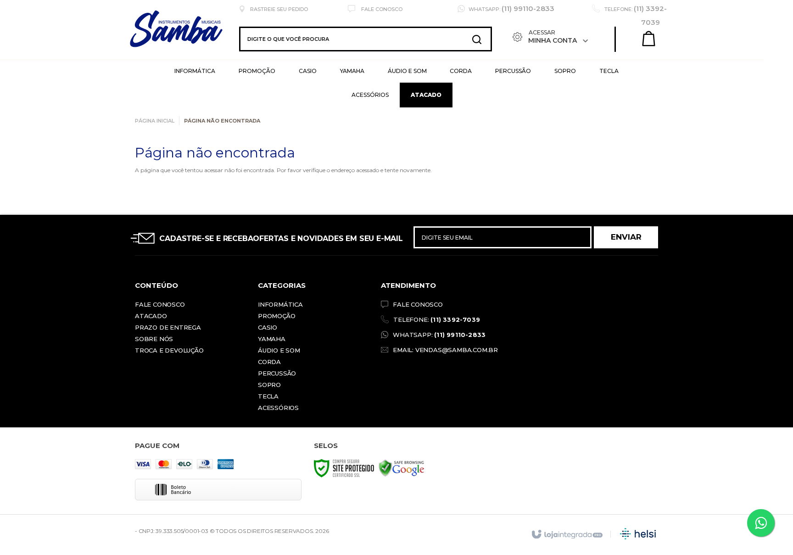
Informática (280, 304)
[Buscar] (477, 39)
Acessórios (278, 407)
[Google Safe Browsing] (401, 467)
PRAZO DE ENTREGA (168, 327)
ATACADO (151, 316)
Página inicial (154, 121)
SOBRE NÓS (154, 338)
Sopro (269, 384)
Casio (267, 327)
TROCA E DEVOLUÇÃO (169, 350)
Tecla (268, 396)
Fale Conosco (381, 9)
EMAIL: (445, 349)
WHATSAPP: (439, 334)
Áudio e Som (279, 350)
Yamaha (271, 338)
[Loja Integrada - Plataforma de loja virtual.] (566, 535)
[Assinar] (626, 237)
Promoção (276, 316)
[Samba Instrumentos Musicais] (202, 39)
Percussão (277, 373)
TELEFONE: (436, 319)
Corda (269, 361)
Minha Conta (552, 40)
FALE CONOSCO (418, 304)
